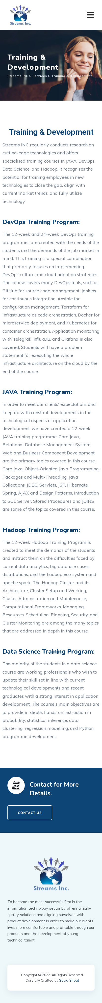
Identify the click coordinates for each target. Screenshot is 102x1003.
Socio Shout (69, 980)
